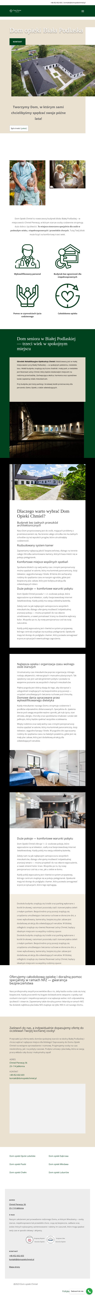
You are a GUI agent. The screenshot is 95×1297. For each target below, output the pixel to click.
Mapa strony (14, 1267)
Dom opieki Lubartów (59, 1172)
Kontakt (17, 41)
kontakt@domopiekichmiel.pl (74, 2)
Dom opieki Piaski (18, 1164)
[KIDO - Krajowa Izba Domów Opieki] (50, 1241)
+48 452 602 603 (17, 1075)
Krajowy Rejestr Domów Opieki (39, 1240)
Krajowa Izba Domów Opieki (61, 1240)
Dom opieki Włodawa (58, 1164)
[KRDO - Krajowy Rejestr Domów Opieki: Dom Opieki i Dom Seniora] (29, 1240)
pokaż (24, 128)
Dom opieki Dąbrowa (58, 1156)
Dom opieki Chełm (18, 1172)
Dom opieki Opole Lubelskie (22, 1156)
